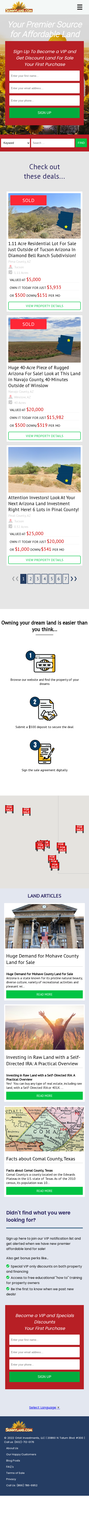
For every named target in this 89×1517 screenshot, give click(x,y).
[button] (55, 866)
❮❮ (15, 578)
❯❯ (73, 578)
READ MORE (45, 994)
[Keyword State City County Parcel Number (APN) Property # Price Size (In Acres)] (15, 143)
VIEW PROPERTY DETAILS (44, 306)
